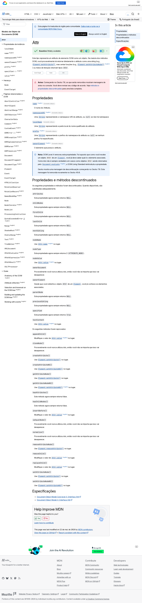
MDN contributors (85, 529)
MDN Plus (61, 581)
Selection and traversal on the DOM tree (15, 288)
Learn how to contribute (44, 523)
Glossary (117, 581)
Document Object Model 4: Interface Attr (53, 500)
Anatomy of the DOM (13, 275)
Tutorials (117, 577)
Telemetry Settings (49, 594)
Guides (116, 573)
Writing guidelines (92, 573)
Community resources (94, 569)
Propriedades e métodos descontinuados (126, 36)
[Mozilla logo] (9, 594)
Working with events (12, 302)
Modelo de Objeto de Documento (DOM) (11, 32)
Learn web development (123, 569)
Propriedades (121, 31)
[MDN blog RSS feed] (19, 578)
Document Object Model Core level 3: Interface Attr (58, 497)
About (59, 565)
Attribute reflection (12, 283)
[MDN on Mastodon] (15, 578)
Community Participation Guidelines (83, 594)
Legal (63, 594)
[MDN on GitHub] (3, 578)
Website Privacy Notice (28, 594)
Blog (112, 14)
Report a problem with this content (72, 533)
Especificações (122, 41)
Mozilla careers (63, 573)
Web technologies (121, 565)
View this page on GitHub (44, 533)
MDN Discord (90, 577)
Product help (62, 585)
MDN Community (92, 565)
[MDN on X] (11, 578)
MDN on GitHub (91, 581)
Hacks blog (118, 585)
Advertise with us (64, 577)
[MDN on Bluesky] (7, 578)
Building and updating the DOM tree (14, 296)
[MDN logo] (6, 560)
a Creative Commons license (97, 599)
